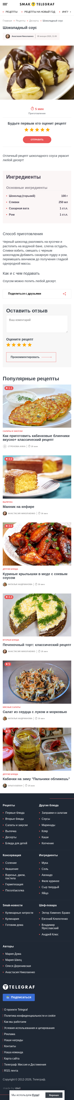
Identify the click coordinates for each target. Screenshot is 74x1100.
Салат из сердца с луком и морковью (35, 712)
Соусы (46, 818)
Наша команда (13, 1052)
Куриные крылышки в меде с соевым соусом (35, 576)
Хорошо (54, 1095)
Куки (35, 1095)
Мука (45, 862)
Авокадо (47, 875)
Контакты (10, 1046)
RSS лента (11, 1070)
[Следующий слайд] (70, 11)
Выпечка (8, 502)
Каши (45, 837)
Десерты (34, 20)
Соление (11, 862)
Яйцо (45, 893)
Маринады (48, 825)
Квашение (11, 868)
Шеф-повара (48, 905)
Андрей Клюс (50, 934)
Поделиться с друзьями (24, 293)
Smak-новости (13, 905)
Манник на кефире (18, 507)
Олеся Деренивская (18, 965)
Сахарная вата (19, 208)
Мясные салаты (11, 707)
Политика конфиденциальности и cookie (30, 1015)
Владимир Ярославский (50, 926)
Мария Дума (13, 953)
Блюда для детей (16, 843)
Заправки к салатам (54, 812)
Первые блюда (14, 812)
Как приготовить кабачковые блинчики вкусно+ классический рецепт (36, 438)
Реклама (9, 1034)
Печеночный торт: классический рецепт (37, 645)
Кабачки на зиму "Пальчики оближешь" (36, 779)
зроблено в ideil (12, 1088)
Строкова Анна (16, 446)
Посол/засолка (14, 890)
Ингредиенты (48, 855)
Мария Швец (13, 959)
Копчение (48, 843)
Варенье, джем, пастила (15, 877)
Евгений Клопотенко (55, 918)
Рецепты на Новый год (39, 11)
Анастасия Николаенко (23, 36)
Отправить (37, 139)
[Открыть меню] (5, 4)
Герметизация (14, 884)
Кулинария (12, 918)
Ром (12, 214)
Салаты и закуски (13, 431)
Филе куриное (50, 881)
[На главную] (37, 4)
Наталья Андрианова (20, 584)
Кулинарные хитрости (19, 912)
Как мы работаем (15, 1021)
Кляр (45, 831)
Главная (7, 20)
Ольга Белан (15, 786)
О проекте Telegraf (16, 1009)
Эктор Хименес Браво (56, 912)
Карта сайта (11, 1058)
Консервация (12, 855)
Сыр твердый (50, 887)
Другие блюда (10, 569)
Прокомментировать (25, 357)
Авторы (8, 946)
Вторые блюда (11, 640)
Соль (45, 868)
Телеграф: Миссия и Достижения (25, 1064)
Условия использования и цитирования (29, 1028)
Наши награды (13, 1040)
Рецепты (11, 11)
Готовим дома (14, 924)
